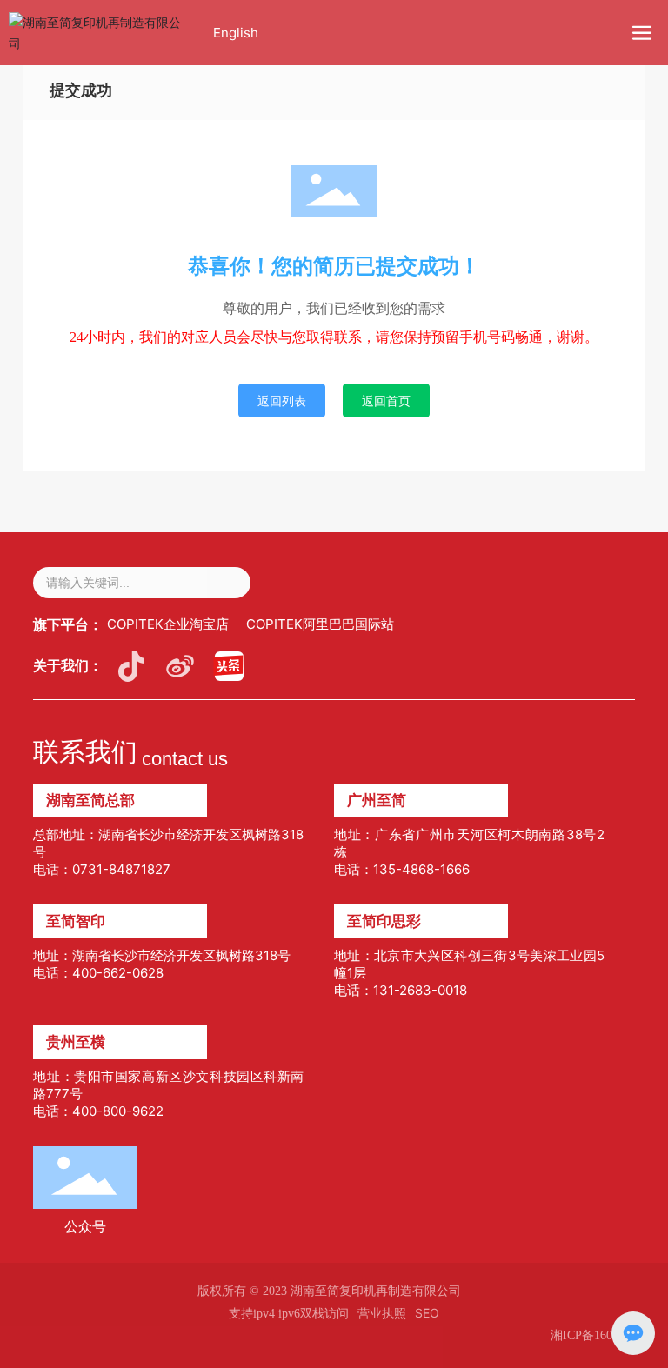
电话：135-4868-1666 (402, 869)
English (235, 32)
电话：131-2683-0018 (400, 990)
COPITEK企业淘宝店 (168, 624)
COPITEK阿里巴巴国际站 (320, 624)
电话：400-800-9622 (98, 1111)
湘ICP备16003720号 (603, 1335)
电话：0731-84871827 (101, 869)
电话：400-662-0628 (98, 972)
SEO (427, 1312)
